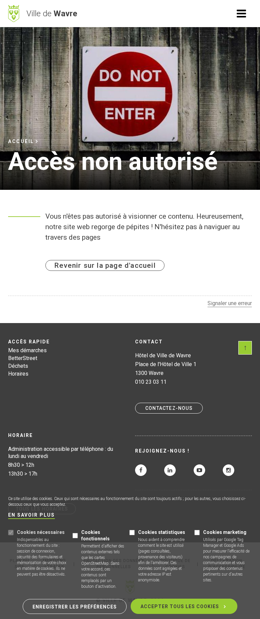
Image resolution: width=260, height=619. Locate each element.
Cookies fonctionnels (95, 535)
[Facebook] (141, 470)
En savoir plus (31, 515)
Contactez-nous (169, 408)
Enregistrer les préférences (74, 607)
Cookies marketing (224, 532)
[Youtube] (199, 470)
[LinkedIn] (170, 470)
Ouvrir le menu (241, 13)
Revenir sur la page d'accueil (105, 265)
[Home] (13, 13)
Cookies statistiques (161, 532)
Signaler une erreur (230, 303)
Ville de (51, 13)
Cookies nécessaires (41, 532)
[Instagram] (228, 470)
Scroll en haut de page (245, 348)
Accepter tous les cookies (179, 606)
